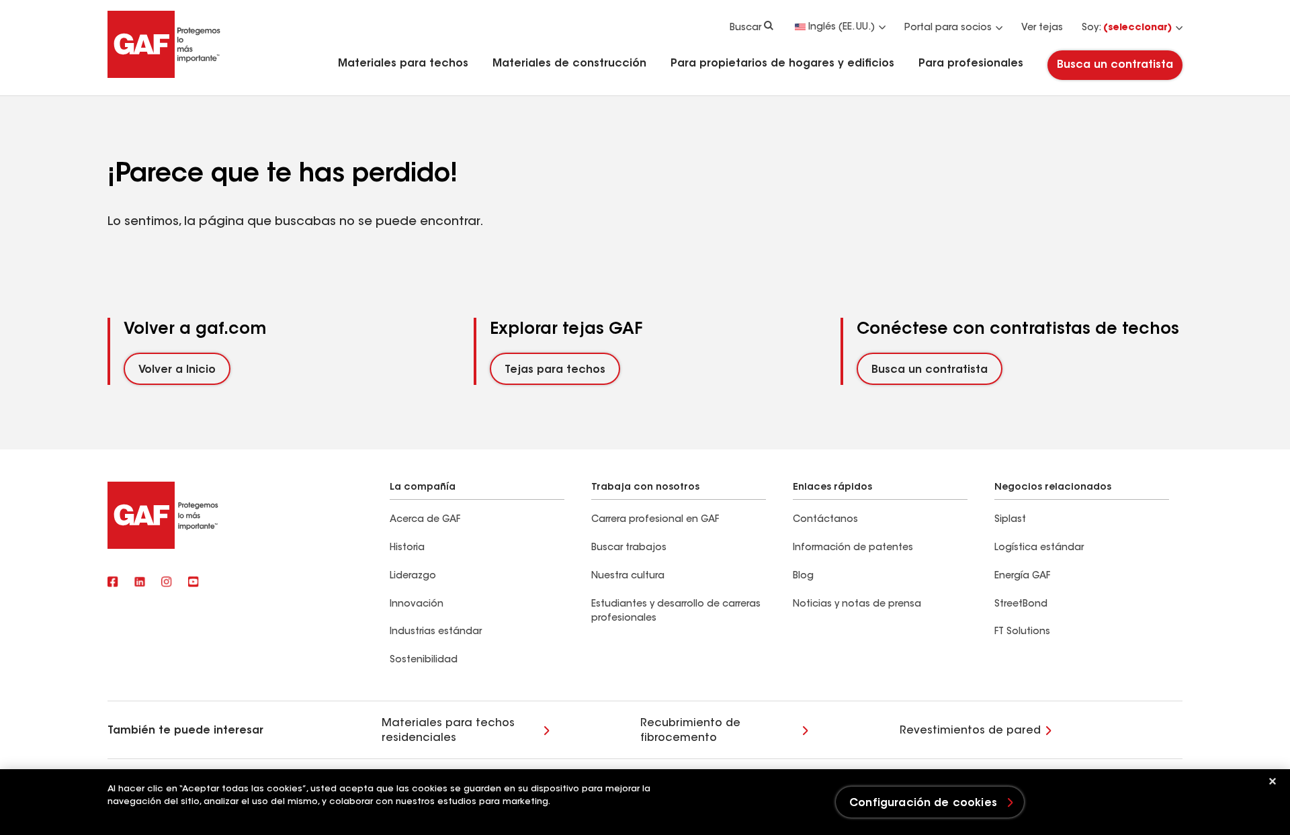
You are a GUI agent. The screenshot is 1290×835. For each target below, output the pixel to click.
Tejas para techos (555, 370)
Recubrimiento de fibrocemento (690, 731)
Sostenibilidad (424, 660)
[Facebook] (113, 583)
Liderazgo (413, 576)
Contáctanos (825, 520)
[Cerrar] (1272, 781)
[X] (139, 583)
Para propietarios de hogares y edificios (782, 63)
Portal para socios (948, 28)
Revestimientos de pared (970, 731)
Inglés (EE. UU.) (841, 27)
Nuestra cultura (627, 576)
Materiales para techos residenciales (448, 731)
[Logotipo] (164, 75)
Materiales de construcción (569, 63)
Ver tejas (1042, 28)
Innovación (416, 604)
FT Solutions (1022, 632)
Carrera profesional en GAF (655, 520)
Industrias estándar (436, 632)
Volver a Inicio (177, 370)
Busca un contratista (1115, 65)
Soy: (1127, 28)
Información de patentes (854, 548)
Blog (803, 576)
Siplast (1010, 520)
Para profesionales (970, 63)
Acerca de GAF (425, 520)
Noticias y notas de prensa (857, 604)
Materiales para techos (403, 63)
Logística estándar (1039, 548)
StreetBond (1020, 604)
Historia (407, 548)
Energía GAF (1022, 576)
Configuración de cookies (923, 803)
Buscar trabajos (628, 548)
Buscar (745, 28)
